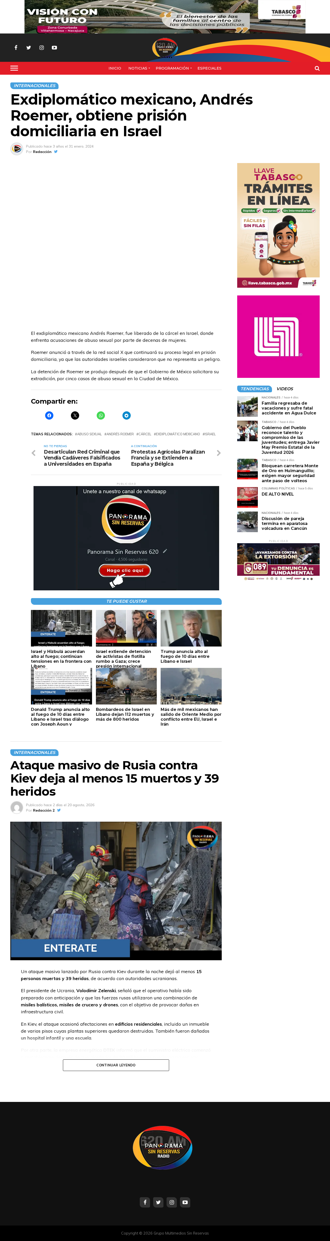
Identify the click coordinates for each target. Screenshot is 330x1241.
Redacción (42, 151)
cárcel (144, 434)
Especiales (209, 68)
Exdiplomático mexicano (178, 434)
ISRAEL (210, 434)
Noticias (137, 68)
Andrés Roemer (120, 434)
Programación (172, 68)
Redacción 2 (44, 810)
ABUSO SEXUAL (89, 434)
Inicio (115, 68)
